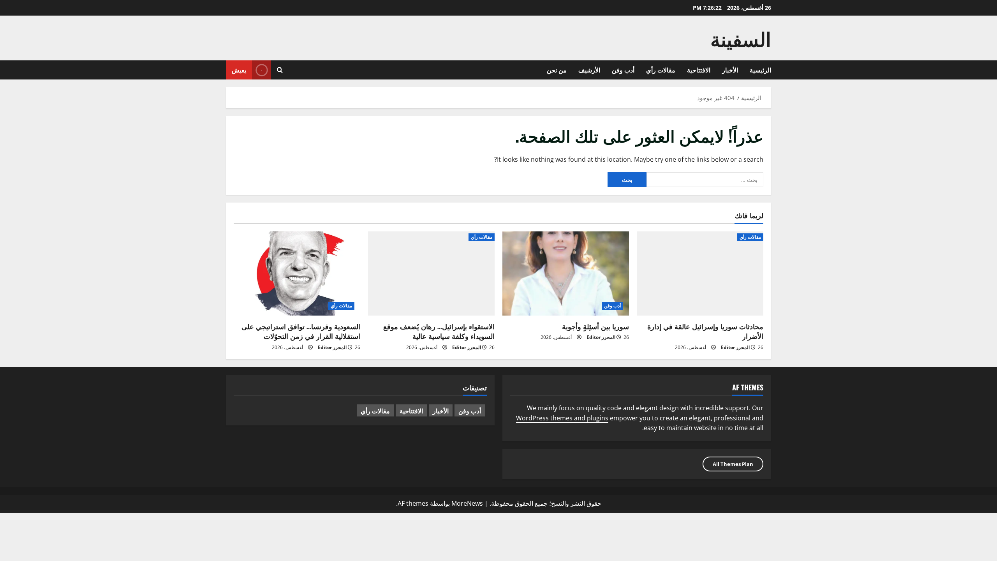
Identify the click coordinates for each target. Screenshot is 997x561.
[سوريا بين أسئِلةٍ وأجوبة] (565, 273)
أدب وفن (623, 69)
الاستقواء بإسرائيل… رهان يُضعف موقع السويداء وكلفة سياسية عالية (439, 331)
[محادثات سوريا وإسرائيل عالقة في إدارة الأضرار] (700, 273)
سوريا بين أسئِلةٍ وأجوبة (595, 326)
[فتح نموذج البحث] (280, 70)
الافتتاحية (698, 69)
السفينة (740, 37)
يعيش (239, 69)
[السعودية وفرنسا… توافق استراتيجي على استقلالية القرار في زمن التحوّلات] (297, 273)
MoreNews (467, 503)
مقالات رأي (660, 69)
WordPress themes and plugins (562, 418)
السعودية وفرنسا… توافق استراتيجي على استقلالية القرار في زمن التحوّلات (300, 331)
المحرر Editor (735, 347)
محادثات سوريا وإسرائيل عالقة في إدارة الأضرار (705, 331)
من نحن (557, 69)
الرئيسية (760, 69)
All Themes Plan (733, 464)
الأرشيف (589, 69)
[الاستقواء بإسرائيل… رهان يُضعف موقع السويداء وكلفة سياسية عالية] (431, 273)
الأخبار (730, 69)
